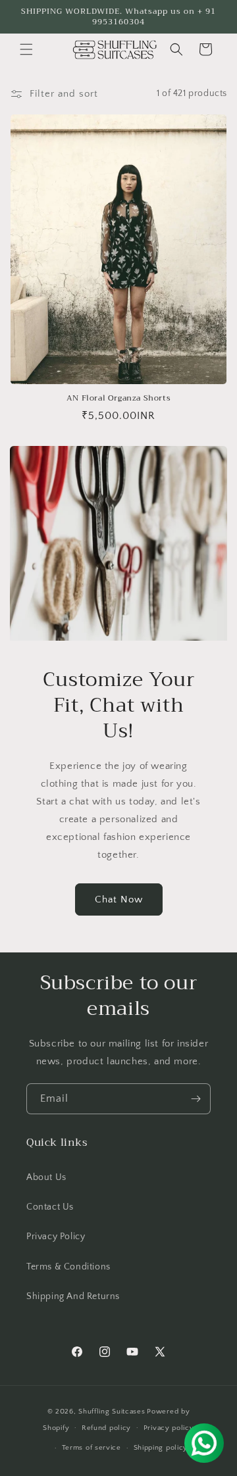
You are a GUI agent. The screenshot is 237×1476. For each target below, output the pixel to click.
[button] (26, 49)
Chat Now (119, 899)
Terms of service (91, 1448)
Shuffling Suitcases (111, 1411)
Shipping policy (161, 1448)
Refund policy (106, 1428)
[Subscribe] (195, 1098)
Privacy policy (169, 1428)
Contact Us (50, 1207)
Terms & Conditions (68, 1267)
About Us (46, 1177)
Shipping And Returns (73, 1296)
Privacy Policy (55, 1236)
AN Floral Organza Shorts (118, 398)
